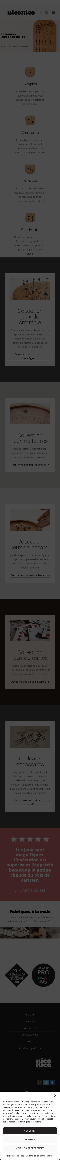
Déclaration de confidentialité (39, 1155)
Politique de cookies (15, 1155)
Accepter (30, 1130)
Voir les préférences (30, 1148)
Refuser (30, 1139)
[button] (55, 1095)
